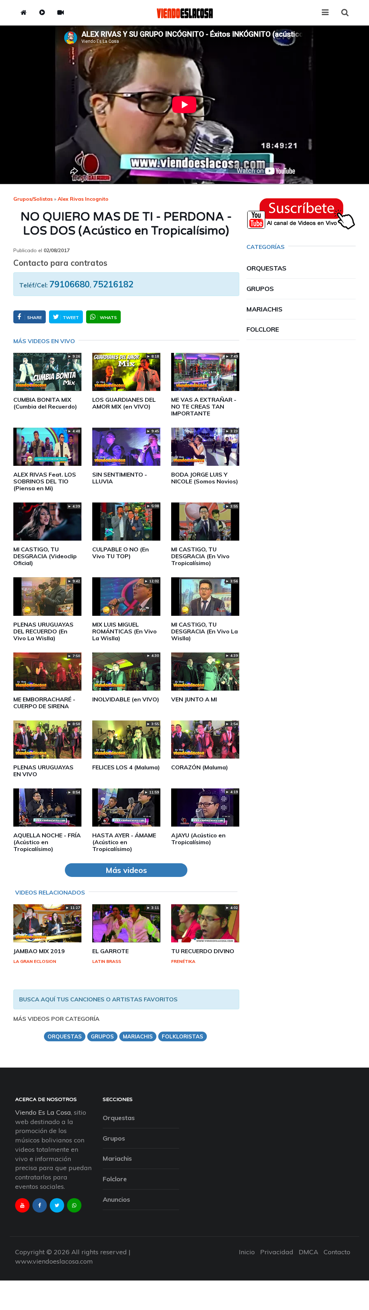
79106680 (69, 284)
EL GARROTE (110, 951)
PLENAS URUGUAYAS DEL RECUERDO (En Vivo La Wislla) (43, 631)
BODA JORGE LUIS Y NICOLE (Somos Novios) (204, 478)
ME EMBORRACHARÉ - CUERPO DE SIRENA (44, 703)
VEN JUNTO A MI (194, 699)
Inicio (247, 1252)
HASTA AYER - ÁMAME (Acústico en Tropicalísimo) (124, 842)
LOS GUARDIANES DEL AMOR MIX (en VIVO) (124, 403)
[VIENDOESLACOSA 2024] (184, 12)
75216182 (113, 284)
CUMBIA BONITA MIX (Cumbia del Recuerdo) (45, 403)
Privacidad (276, 1252)
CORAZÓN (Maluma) (199, 767)
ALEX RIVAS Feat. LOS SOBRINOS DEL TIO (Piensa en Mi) (44, 481)
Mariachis (264, 309)
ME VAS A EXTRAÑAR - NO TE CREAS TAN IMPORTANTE (203, 406)
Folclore (262, 329)
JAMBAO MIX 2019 (39, 951)
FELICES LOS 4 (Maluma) (126, 767)
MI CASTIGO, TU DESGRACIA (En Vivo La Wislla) (204, 631)
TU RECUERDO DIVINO (202, 951)
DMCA (308, 1252)
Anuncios (116, 1199)
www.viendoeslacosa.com (54, 1261)
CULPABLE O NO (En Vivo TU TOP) (120, 553)
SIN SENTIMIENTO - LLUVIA (119, 478)
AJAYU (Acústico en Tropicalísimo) (198, 839)
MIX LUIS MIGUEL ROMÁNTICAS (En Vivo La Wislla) (124, 631)
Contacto (337, 1252)
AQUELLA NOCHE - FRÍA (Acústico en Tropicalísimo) (47, 842)
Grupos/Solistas (33, 199)
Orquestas (266, 268)
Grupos (260, 289)
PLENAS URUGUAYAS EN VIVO (43, 771)
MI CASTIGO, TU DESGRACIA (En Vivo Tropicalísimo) (200, 556)
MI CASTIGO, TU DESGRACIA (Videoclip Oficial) (45, 556)
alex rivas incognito (83, 199)
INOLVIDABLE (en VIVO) (125, 699)
